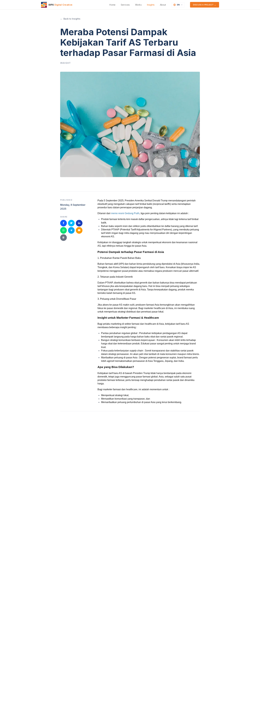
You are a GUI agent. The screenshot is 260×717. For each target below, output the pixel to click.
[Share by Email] (79, 230)
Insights (151, 4)
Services (125, 4)
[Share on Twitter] (71, 223)
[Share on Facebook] (63, 223)
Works (138, 4)
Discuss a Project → (204, 5)
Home (112, 4)
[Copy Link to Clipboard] (63, 237)
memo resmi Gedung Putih (125, 213)
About (163, 4)
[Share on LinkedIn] (79, 223)
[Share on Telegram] (71, 230)
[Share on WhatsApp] (63, 230)
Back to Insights (70, 18)
